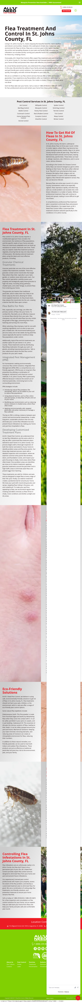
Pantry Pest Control (41, 111)
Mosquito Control (41, 108)
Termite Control (58, 111)
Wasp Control (58, 116)
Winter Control (59, 119)
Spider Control (59, 105)
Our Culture (10, 964)
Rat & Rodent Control (41, 113)
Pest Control (21, 962)
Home (19, 964)
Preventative (33, 966)
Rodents (43, 962)
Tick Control (59, 113)
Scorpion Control (41, 116)
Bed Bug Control (23, 108)
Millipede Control (41, 105)
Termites (32, 962)
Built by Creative (71, 998)
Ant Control (23, 105)
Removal (43, 964)
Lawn (19, 966)
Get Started (66, 11)
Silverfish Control (41, 119)
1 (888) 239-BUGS (67, 7)
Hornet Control (23, 121)
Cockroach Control (23, 113)
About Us (10, 962)
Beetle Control (23, 111)
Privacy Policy (49, 998)
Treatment (32, 964)
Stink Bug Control (58, 108)
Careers (9, 966)
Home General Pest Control (23, 117)
